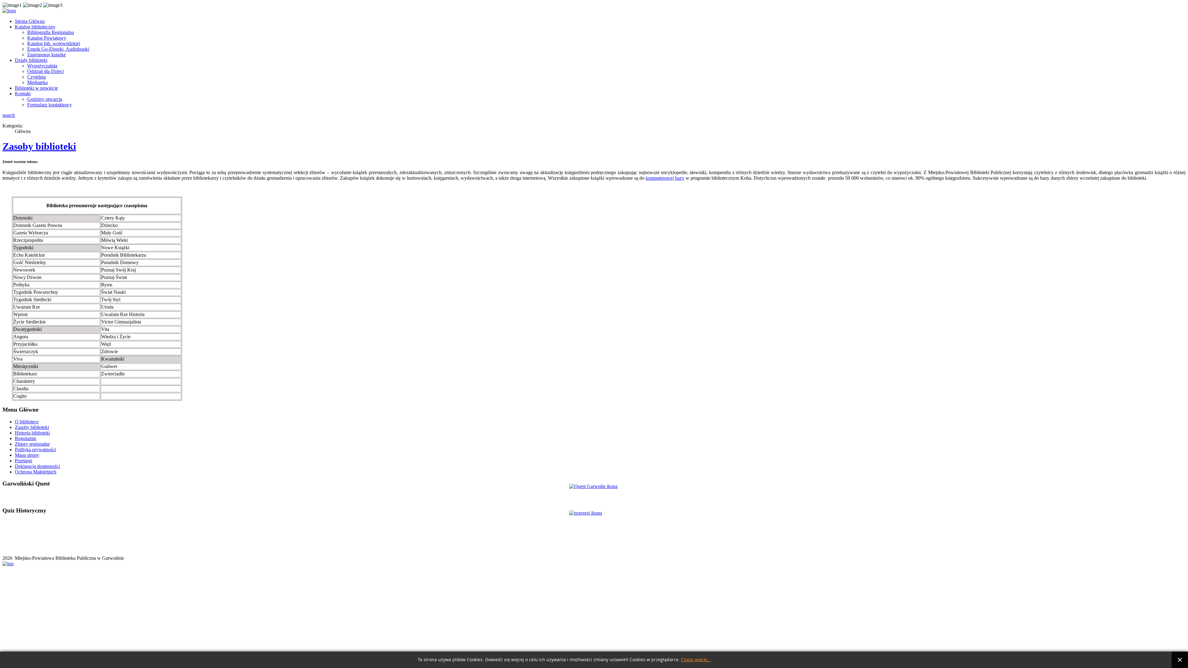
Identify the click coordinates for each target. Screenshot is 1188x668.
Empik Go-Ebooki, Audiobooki (58, 49)
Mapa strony (27, 455)
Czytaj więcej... (696, 659)
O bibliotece (27, 421)
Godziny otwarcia (44, 99)
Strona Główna (30, 21)
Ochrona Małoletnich (35, 471)
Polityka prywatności (35, 449)
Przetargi (23, 460)
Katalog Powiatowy (46, 38)
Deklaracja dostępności (37, 466)
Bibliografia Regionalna (50, 32)
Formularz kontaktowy (49, 104)
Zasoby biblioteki (39, 146)
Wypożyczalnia (42, 65)
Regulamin (25, 438)
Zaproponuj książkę (46, 54)
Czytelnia (36, 76)
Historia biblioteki (32, 432)
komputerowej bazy (665, 178)
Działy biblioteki (31, 60)
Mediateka (37, 82)
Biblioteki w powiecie (36, 88)
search (8, 115)
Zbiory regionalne (32, 444)
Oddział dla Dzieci (45, 71)
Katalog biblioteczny (35, 26)
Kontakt (23, 93)
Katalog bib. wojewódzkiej (53, 43)
